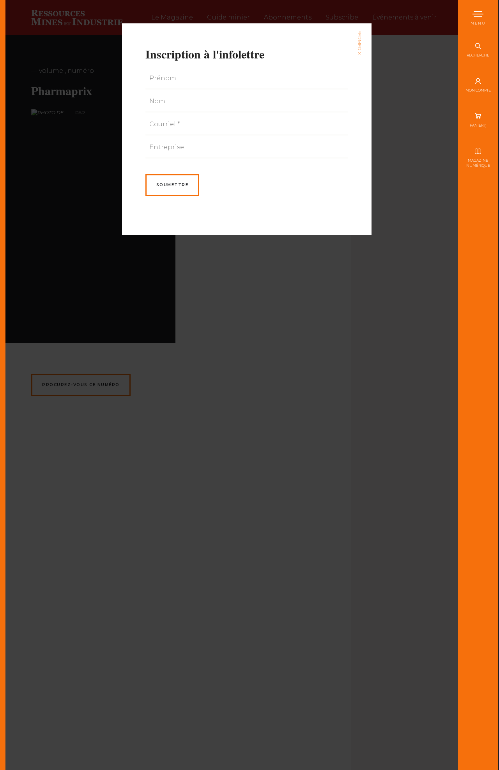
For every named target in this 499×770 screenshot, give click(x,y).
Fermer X (359, 42)
